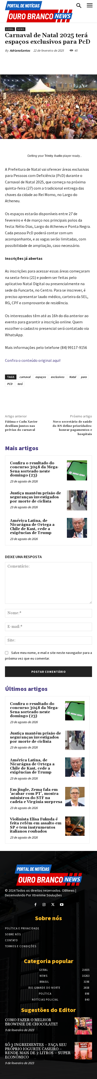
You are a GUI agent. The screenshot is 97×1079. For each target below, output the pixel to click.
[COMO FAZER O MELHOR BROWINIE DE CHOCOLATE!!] (83, 1026)
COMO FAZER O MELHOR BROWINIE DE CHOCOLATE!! (31, 1022)
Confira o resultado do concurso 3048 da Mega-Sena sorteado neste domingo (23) (34, 469)
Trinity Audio (53, 156)
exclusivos (57, 377)
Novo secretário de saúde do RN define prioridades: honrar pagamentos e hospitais (72, 428)
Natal (72, 377)
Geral (10, 29)
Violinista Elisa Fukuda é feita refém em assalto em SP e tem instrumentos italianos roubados (35, 825)
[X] (37, 62)
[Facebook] (26, 62)
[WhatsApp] (60, 62)
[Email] (71, 62)
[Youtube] (61, 905)
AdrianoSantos (20, 50)
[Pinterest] (48, 62)
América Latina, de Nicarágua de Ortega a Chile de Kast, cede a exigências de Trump (32, 527)
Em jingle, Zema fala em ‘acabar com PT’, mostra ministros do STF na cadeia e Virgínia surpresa (36, 796)
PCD (9, 384)
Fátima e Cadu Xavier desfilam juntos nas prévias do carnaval (21, 426)
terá (19, 384)
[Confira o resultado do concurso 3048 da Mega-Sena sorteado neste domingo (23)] (77, 470)
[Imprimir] (83, 62)
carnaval (24, 377)
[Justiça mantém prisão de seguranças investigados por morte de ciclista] (77, 500)
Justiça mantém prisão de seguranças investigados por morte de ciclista (35, 497)
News (20, 29)
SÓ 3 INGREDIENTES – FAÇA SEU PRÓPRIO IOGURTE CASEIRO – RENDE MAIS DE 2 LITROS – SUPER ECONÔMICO (38, 1051)
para (84, 377)
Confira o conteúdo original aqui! (32, 360)
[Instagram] (44, 905)
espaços (40, 377)
